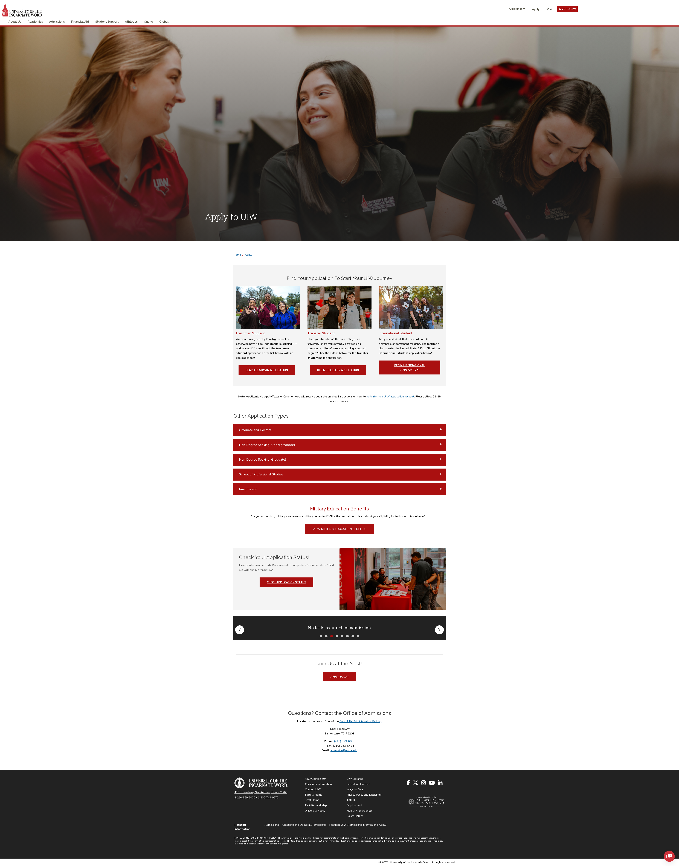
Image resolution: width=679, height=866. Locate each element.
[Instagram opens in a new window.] (423, 783)
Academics (35, 21)
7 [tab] (352, 635)
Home (237, 255)
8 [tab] (358, 635)
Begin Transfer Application (338, 370)
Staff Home (312, 800)
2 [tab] (326, 635)
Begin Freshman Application (267, 370)
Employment (354, 805)
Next (439, 629)
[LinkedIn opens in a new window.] (440, 783)
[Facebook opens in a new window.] (408, 783)
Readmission (248, 489)
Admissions (57, 21)
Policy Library (355, 816)
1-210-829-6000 (244, 797)
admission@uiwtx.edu (343, 750)
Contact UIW (313, 789)
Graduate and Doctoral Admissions (304, 825)
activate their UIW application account (390, 397)
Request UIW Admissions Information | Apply (357, 825)
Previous (239, 629)
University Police (315, 810)
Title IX (351, 800)
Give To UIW (567, 9)
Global (164, 21)
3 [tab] (331, 635)
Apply (535, 9)
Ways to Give (355, 789)
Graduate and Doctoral (255, 430)
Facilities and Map (316, 805)
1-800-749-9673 (268, 797)
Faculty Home (313, 795)
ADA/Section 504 (315, 779)
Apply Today (339, 676)
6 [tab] (347, 635)
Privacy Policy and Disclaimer (364, 795)
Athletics (131, 21)
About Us (14, 21)
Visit (550, 9)
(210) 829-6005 (344, 741)
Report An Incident (358, 784)
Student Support (107, 21)
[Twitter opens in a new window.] (416, 783)
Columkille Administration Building (361, 721)
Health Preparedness (360, 810)
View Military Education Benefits (339, 529)
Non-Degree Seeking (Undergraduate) (267, 445)
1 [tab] (321, 635)
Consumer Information (318, 784)
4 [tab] (337, 635)
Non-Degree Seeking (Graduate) (262, 459)
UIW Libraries (355, 779)
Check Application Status (286, 582)
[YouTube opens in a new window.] (432, 783)
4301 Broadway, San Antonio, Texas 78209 (260, 792)
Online (148, 21)
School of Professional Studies (261, 474)
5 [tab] (342, 635)
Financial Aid (80, 21)
